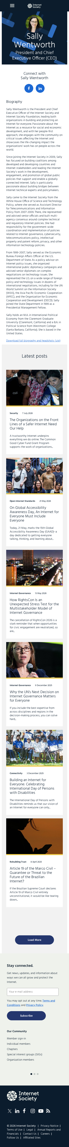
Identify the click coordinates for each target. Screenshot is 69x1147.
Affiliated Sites (32, 1138)
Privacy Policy (34, 1005)
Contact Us (29, 1134)
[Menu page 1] (31, 1074)
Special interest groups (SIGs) (24, 1054)
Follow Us (13, 1138)
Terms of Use (14, 1130)
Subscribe (26, 1016)
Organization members (20, 1060)
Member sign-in (16, 1038)
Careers (45, 1134)
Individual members (18, 1044)
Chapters (12, 1049)
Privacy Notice (49, 1126)
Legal (30, 1130)
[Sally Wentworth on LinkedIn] (40, 88)
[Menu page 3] (38, 1074)
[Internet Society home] (34, 6)
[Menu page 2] (34, 1074)
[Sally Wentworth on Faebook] (28, 88)
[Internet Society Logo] (23, 1096)
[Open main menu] (12, 5)
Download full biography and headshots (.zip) (33, 341)
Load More (34, 940)
